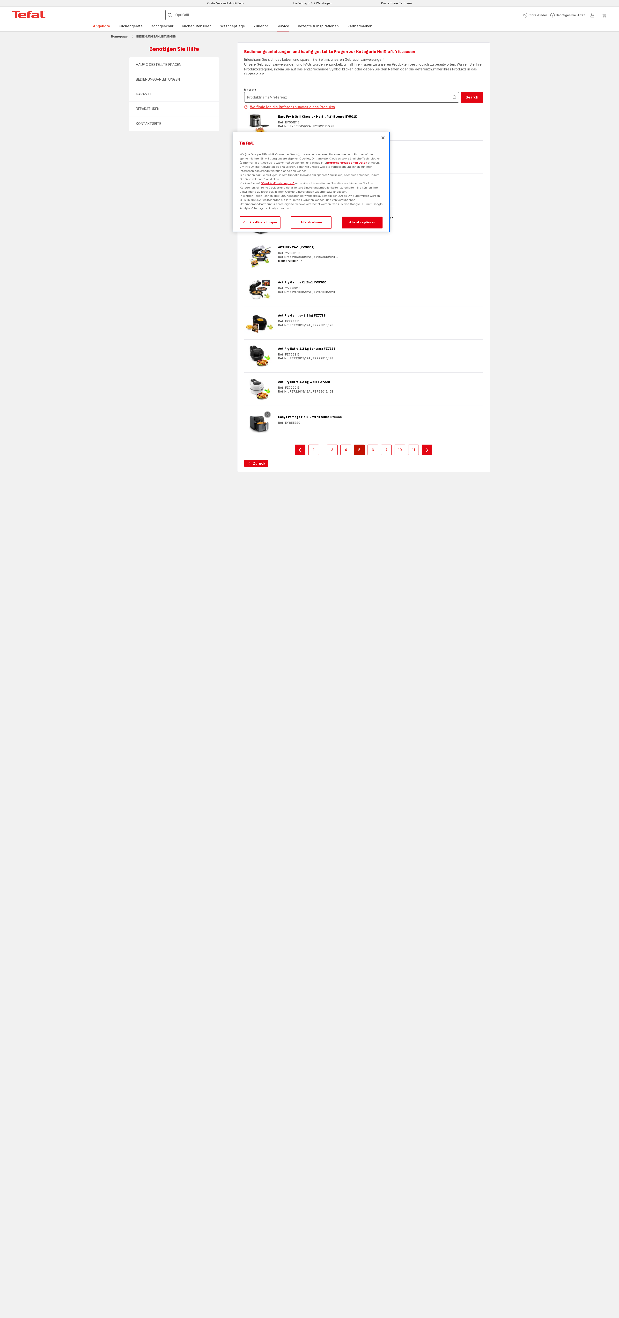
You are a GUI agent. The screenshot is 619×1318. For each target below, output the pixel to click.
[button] (535, 15)
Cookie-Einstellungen (260, 222)
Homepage (119, 36)
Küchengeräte (131, 26)
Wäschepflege (232, 26)
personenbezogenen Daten (347, 162)
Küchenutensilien (197, 26)
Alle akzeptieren (362, 222)
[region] (311, 182)
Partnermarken (359, 26)
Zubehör (261, 26)
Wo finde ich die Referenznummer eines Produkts (292, 107)
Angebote (101, 26)
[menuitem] (101, 26)
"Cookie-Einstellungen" (278, 183)
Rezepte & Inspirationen (318, 26)
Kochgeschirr (162, 26)
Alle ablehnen (311, 222)
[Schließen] (383, 137)
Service (283, 26)
